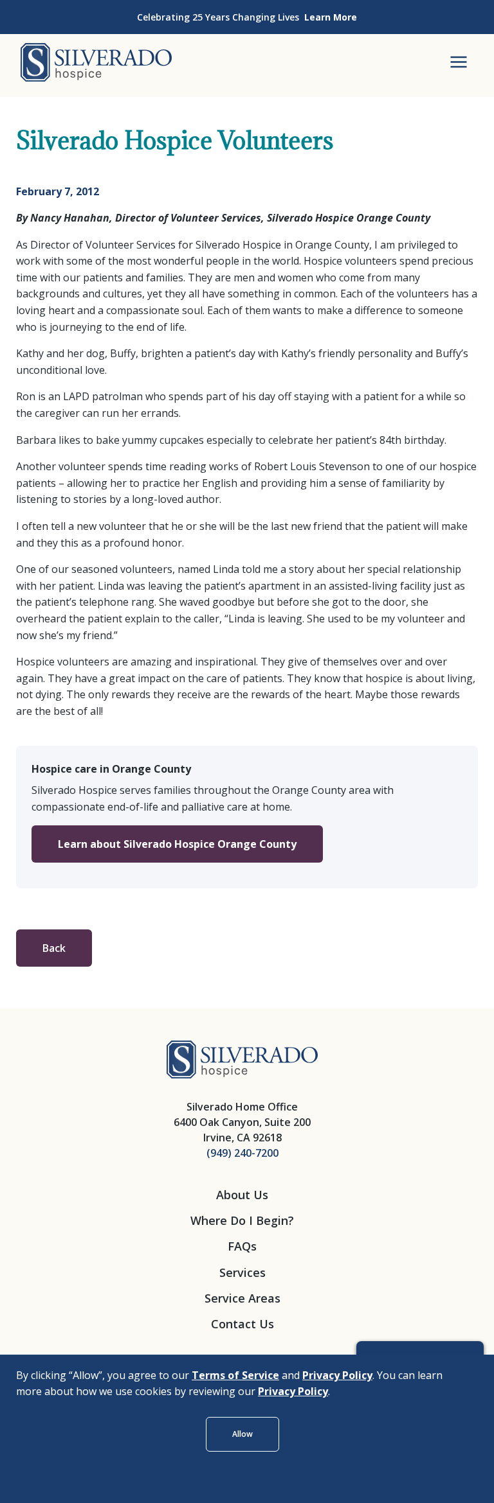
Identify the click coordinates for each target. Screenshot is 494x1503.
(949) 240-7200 (242, 1153)
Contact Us (242, 1324)
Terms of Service (235, 1375)
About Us (242, 1194)
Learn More (330, 17)
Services (242, 1272)
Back (54, 948)
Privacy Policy (337, 1375)
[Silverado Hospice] (242, 1058)
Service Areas (242, 1298)
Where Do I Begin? (242, 1220)
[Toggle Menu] (458, 62)
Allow (242, 1433)
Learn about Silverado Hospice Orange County (177, 844)
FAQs (242, 1246)
